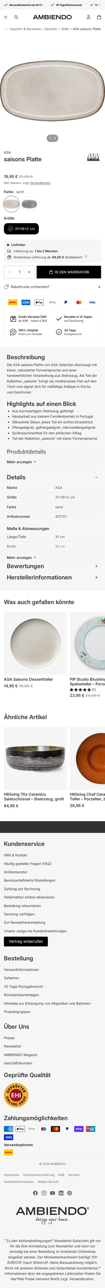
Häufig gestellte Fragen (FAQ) (28, 864)
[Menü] (5, 17)
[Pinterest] (70, 1193)
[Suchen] (16, 17)
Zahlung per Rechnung (22, 889)
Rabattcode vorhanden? (30, 287)
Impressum (11, 1175)
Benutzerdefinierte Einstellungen (29, 880)
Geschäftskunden (18, 1063)
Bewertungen (25, 566)
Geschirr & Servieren (25, 29)
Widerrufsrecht (48, 1182)
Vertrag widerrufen (26, 941)
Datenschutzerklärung (38, 1175)
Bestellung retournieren (22, 906)
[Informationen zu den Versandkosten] (86, 256)
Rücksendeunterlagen (21, 995)
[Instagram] (44, 1193)
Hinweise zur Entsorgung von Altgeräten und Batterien (47, 1003)
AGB (61, 1175)
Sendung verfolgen (19, 914)
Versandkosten (40, 183)
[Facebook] (35, 1193)
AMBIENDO (58, 1164)
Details (16, 477)
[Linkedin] (61, 1193)
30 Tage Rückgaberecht (23, 986)
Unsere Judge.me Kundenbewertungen (35, 931)
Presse (9, 1038)
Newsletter (12, 1046)
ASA (7, 152)
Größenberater (15, 872)
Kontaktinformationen (19, 1182)
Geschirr (50, 29)
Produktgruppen (17, 1012)
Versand (73, 1175)
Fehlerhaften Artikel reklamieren (29, 897)
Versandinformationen (21, 969)
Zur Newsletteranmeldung (24, 922)
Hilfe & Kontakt (15, 855)
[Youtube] (52, 1193)
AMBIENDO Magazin (20, 1055)
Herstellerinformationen (39, 577)
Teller (65, 29)
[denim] (29, 204)
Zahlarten (11, 978)
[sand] (11, 204)
